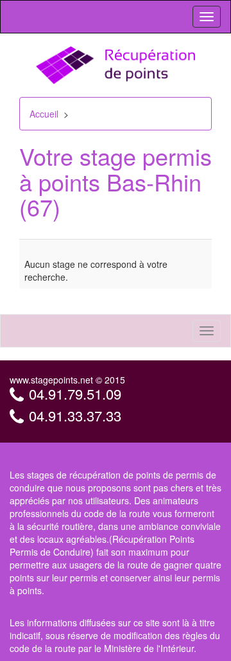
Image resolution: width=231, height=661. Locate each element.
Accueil (44, 113)
